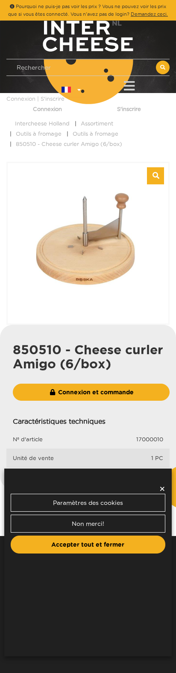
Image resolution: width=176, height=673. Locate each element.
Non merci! (88, 523)
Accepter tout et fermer (87, 544)
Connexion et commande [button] (95, 392)
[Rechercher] (163, 67)
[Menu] (129, 84)
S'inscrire (129, 109)
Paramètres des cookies (88, 502)
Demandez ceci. (149, 14)
